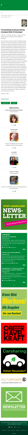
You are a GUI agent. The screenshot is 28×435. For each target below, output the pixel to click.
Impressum (18, 430)
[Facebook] (9, 427)
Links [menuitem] (18, 427)
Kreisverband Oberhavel (6, 15)
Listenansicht (5, 103)
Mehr (24, 249)
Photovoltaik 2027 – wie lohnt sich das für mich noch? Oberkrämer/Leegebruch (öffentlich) (13, 269)
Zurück (14, 103)
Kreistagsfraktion (5, 17)
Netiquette (14, 433)
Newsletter (4, 430)
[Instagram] (12, 427)
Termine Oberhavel (6, 234)
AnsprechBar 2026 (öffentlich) (9, 237)
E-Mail (13, 125)
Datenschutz (23, 430)
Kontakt (8, 430)
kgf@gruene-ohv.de (15, 424)
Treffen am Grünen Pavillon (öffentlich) (11, 252)
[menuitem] (4, 430)
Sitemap (13, 430)
